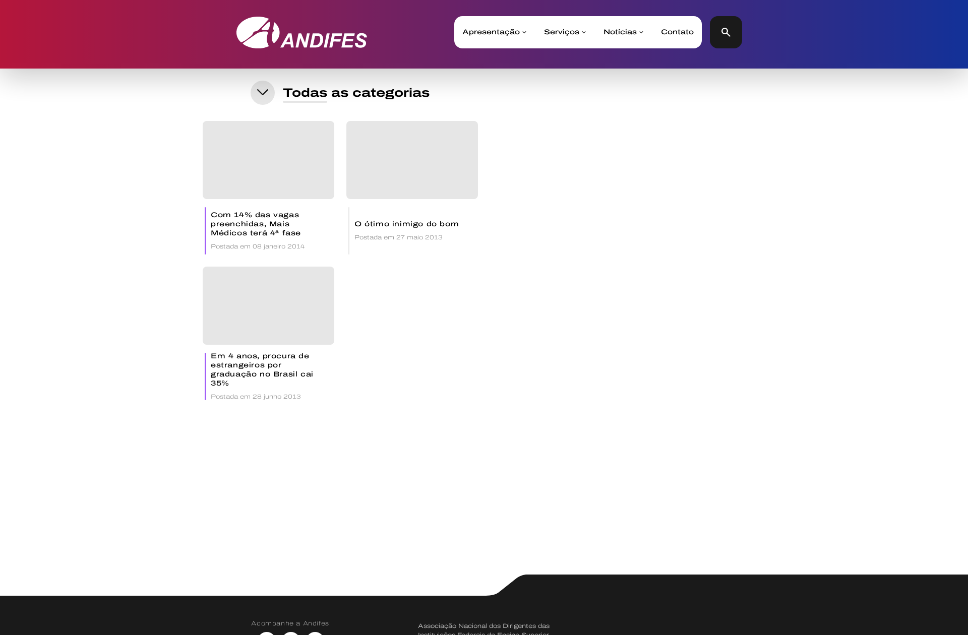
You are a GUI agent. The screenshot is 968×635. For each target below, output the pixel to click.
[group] (268, 188)
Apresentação (491, 32)
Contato (677, 32)
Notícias (620, 32)
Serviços (561, 32)
